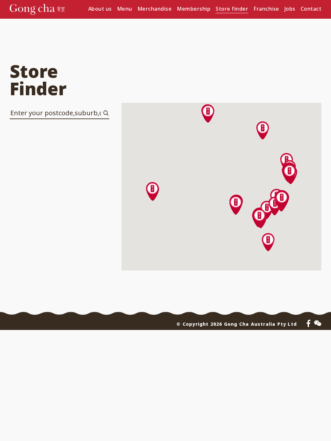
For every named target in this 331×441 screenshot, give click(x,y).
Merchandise (154, 8)
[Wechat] (317, 324)
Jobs (289, 8)
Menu (124, 8)
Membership (193, 8)
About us (100, 8)
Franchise (266, 8)
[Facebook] (308, 324)
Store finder (232, 8)
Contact (311, 8)
